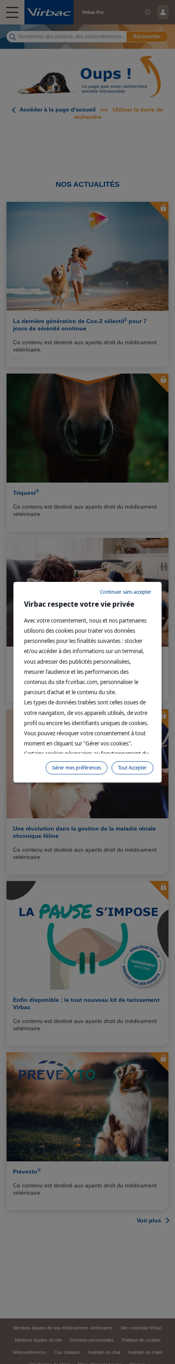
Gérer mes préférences (76, 767)
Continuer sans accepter (125, 591)
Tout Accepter (132, 767)
